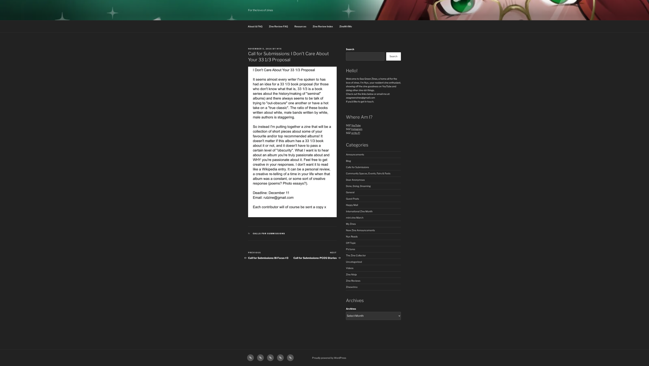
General (350, 192)
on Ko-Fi (355, 132)
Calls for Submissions (269, 233)
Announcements (355, 154)
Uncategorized (354, 261)
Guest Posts (352, 198)
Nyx (279, 49)
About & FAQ (255, 26)
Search (350, 49)
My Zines (351, 223)
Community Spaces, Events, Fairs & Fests (368, 173)
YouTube (356, 125)
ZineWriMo (345, 26)
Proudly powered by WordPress (329, 357)
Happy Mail (352, 205)
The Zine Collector (356, 255)
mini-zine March (354, 217)
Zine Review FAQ (278, 26)
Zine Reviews (353, 280)
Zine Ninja (351, 274)
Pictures (350, 249)
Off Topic (351, 242)
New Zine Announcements (360, 230)
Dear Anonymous (355, 179)
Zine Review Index (323, 26)
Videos (349, 268)
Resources (300, 26)
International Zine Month (359, 211)
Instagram (356, 129)
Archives (351, 308)
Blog (348, 160)
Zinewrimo (351, 287)
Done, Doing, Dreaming (358, 186)
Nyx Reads (352, 236)
